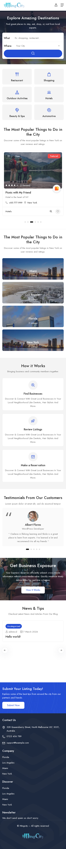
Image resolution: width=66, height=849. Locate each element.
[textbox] (37, 46)
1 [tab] (25, 222)
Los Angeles (8, 762)
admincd (13, 631)
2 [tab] (28, 222)
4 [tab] (34, 222)
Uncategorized (13, 626)
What (7, 38)
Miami (5, 768)
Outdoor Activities (14, 211)
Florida (5, 757)
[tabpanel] (33, 185)
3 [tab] (30, 222)
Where (7, 46)
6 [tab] (40, 222)
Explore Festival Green (19, 193)
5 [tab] (38, 222)
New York (32, 202)
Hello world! (13, 637)
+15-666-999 (16, 202)
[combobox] (37, 46)
